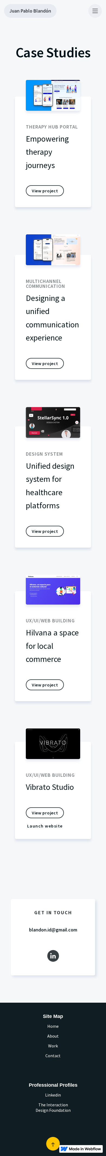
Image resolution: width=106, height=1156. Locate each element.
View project (45, 190)
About (53, 1036)
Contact (53, 1055)
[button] (95, 11)
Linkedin (53, 1095)
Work (53, 1046)
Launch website (45, 826)
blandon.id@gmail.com (53, 930)
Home (53, 1026)
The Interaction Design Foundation (53, 1107)
